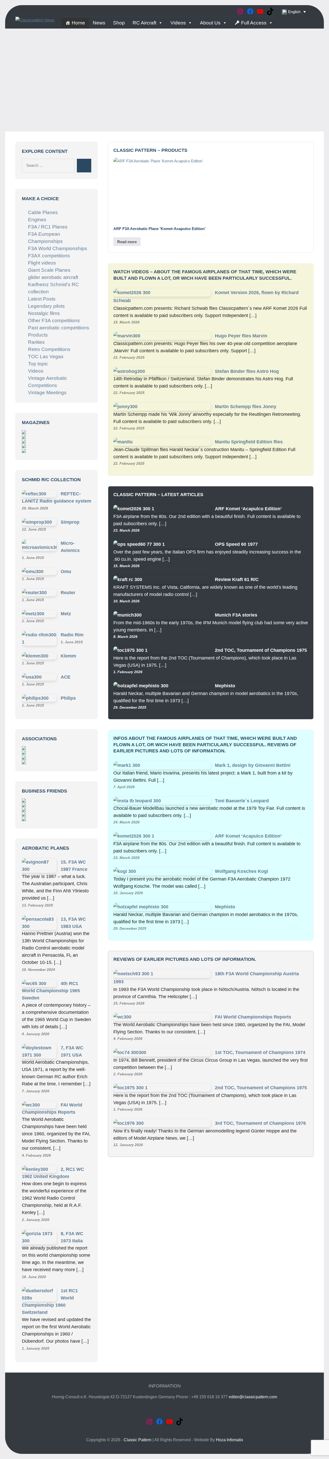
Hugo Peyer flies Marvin (241, 335)
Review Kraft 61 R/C (237, 579)
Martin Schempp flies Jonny (245, 406)
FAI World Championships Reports (253, 1016)
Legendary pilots (46, 306)
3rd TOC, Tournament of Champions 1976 (260, 1123)
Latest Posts (42, 299)
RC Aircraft (144, 22)
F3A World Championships (57, 248)
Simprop (70, 522)
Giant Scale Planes (49, 270)
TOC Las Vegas (45, 356)
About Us (210, 22)
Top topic (38, 363)
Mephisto (225, 685)
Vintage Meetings (47, 392)
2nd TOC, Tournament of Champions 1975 (261, 650)
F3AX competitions (49, 255)
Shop (119, 22)
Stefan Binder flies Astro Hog (247, 371)
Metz (66, 613)
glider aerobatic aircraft (53, 277)
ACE (65, 677)
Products (38, 335)
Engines (37, 219)
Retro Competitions (49, 349)
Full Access (254, 22)
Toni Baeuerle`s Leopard (242, 800)
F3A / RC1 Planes (48, 227)
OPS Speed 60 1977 (236, 544)
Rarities (36, 342)
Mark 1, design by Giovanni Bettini (252, 765)
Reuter (68, 592)
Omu (66, 571)
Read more (127, 242)
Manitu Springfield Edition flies (249, 441)
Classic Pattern (137, 1440)
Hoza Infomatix (229, 1440)
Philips (68, 698)
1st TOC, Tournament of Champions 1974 (260, 1052)
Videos (178, 22)
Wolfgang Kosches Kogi (241, 871)
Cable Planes (43, 212)
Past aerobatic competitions (58, 327)
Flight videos (42, 263)
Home (78, 22)
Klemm (68, 655)
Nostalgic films (44, 313)
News (99, 22)
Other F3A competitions (54, 320)
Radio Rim (72, 634)
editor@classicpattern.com (253, 1397)
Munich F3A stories (236, 615)
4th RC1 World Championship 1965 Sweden (51, 990)
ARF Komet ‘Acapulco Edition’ (248, 508)
